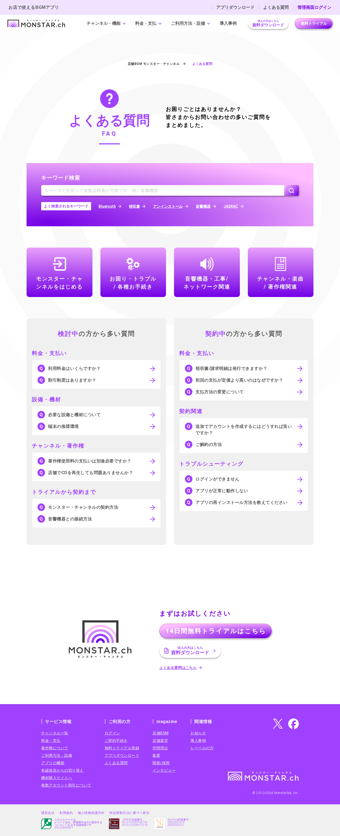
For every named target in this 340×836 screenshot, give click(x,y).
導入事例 (228, 23)
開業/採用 (161, 763)
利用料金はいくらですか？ (74, 368)
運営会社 (47, 813)
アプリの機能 (52, 763)
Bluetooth (107, 206)
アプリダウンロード (235, 7)
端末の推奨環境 (63, 426)
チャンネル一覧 (54, 733)
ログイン (112, 733)
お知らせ (198, 733)
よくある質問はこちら (178, 668)
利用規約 (66, 813)
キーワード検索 (60, 177)
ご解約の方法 (209, 444)
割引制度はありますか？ (72, 380)
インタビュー (164, 770)
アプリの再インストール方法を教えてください (242, 502)
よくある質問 (276, 7)
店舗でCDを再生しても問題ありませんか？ (90, 472)
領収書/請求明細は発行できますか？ (231, 368)
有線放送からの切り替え (62, 770)
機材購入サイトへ (56, 778)
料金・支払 (145, 23)
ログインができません (217, 479)
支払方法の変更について (220, 391)
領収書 (134, 206)
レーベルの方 (202, 748)
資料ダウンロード (268, 23)
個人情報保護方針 (91, 813)
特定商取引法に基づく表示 (129, 813)
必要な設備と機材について (74, 414)
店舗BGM (160, 733)
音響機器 (203, 206)
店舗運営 (160, 740)
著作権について (54, 748)
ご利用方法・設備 (188, 23)
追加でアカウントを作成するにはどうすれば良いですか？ (244, 429)
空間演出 (160, 748)
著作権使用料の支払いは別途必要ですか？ (89, 460)
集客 (156, 755)
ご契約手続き (116, 740)
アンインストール (168, 206)
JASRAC (231, 206)
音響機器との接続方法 (70, 518)
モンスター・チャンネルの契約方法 (83, 507)
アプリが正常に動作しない (222, 490)
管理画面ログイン (315, 7)
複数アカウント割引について (66, 785)
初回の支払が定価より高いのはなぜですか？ (239, 380)
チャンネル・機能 (104, 23)
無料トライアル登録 (122, 748)
